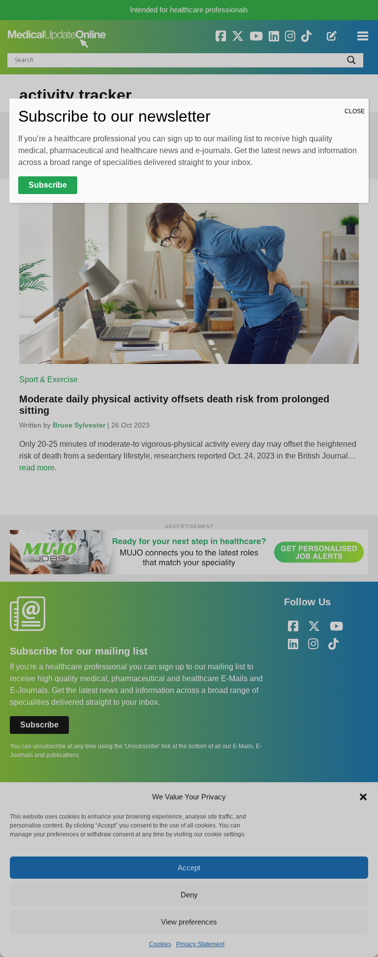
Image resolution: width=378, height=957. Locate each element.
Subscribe (48, 185)
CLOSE (355, 111)
